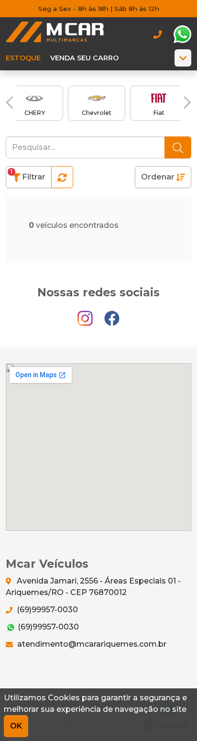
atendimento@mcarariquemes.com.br (90, 644)
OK (16, 725)
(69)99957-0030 (46, 609)
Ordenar (158, 176)
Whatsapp (182, 34)
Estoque (23, 58)
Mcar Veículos (55, 34)
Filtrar (28, 174)
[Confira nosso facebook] (111, 313)
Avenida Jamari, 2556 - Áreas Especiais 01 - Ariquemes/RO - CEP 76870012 (93, 586)
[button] (9, 102)
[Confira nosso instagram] (86, 313)
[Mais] (183, 58)
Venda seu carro (84, 58)
